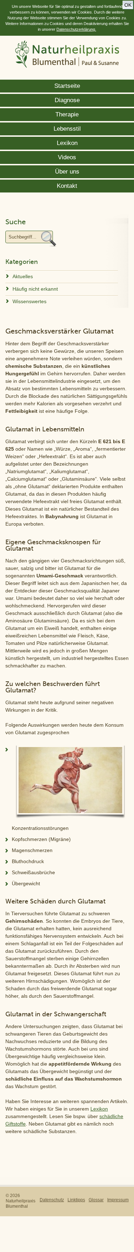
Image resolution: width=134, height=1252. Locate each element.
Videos (67, 157)
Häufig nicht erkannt (35, 289)
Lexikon (67, 143)
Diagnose (67, 100)
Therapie (67, 114)
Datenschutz (52, 1199)
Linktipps (76, 1199)
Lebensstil (67, 128)
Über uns (67, 171)
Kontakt (67, 185)
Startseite (67, 85)
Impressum (118, 1199)
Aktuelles (23, 276)
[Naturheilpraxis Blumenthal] (67, 55)
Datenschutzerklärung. (76, 29)
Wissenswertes (29, 301)
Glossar (96, 1199)
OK (127, 5)
